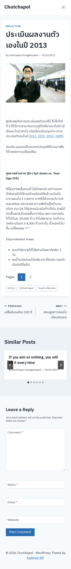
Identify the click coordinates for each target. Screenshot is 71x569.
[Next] (61, 365)
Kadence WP (35, 557)
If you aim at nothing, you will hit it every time (33, 360)
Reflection (13, 26)
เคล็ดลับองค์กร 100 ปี (18, 309)
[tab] (28, 382)
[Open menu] (63, 7)
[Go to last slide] (10, 365)
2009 (58, 136)
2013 (11, 288)
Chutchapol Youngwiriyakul (23, 55)
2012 (32, 136)
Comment (15, 433)
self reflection (47, 288)
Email (12, 502)
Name (12, 485)
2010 (50, 136)
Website (13, 520)
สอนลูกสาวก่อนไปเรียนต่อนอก (55, 312)
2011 (41, 136)
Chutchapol (27, 288)
